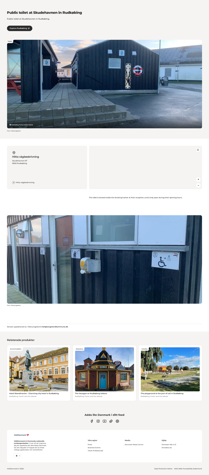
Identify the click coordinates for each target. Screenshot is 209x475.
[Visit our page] (98, 421)
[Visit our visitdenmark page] (104, 421)
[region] (145, 167)
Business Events (94, 448)
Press (90, 445)
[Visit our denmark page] (92, 421)
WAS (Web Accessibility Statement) (188, 469)
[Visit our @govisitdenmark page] (111, 421)
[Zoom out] (198, 185)
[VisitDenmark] (21, 435)
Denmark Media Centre (134, 445)
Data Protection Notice (163, 469)
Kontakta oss (167, 448)
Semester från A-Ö (169, 445)
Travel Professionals (95, 451)
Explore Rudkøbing (18, 28)
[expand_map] (198, 149)
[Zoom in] (198, 179)
